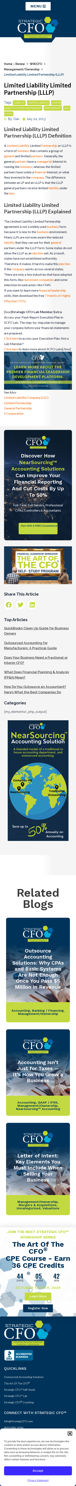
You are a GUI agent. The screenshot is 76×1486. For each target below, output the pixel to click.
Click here (11, 338)
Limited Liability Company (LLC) (26, 397)
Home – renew (14, 64)
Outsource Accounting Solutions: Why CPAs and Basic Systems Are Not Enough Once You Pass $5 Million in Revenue (38, 969)
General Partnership (18, 408)
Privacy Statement (38, 1480)
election (37, 253)
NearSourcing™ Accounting (38, 1109)
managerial (44, 161)
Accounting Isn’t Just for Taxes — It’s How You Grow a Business (38, 1071)
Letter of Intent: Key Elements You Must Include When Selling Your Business (38, 1168)
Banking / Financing (48, 1010)
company (37, 177)
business (23, 151)
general (9, 156)
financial (40, 172)
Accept (38, 1471)
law (11, 193)
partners (37, 156)
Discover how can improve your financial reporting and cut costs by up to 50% (38, 475)
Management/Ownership (22, 69)
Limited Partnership (17, 403)
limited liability (38, 102)
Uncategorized (28, 1208)
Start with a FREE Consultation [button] (38, 525)
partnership (53, 108)
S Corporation (14, 413)
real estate (31, 280)
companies (46, 280)
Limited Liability (18, 145)
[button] (70, 1434)
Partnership (49, 145)
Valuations (50, 1208)
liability (19, 102)
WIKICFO (36, 64)
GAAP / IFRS (48, 1102)
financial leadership (52, 290)
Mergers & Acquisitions (38, 1205)
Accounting (21, 1010)
